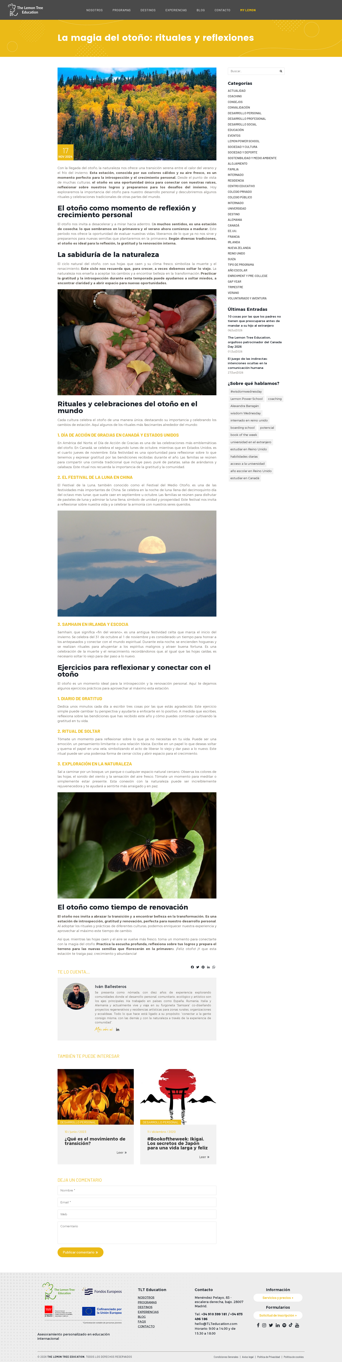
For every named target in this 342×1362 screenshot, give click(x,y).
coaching (275, 399)
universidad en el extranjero (250, 442)
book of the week (243, 435)
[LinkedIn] (117, 1029)
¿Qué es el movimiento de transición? (95, 1141)
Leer (120, 1153)
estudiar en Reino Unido (248, 449)
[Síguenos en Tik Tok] (290, 1325)
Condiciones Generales (226, 1356)
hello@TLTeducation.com (216, 1324)
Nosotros (94, 10)
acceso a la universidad (247, 463)
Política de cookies (294, 1356)
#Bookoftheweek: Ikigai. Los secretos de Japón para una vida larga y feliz (177, 1143)
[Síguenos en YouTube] (297, 1325)
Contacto (222, 10)
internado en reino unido (249, 420)
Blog (201, 10)
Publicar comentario (78, 1252)
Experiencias (176, 10)
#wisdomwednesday (246, 391)
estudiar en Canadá (244, 478)
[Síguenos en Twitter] (271, 1325)
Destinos (148, 10)
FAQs (142, 1321)
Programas (122, 10)
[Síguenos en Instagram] (264, 1325)
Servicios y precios (277, 1298)
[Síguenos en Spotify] (284, 1325)
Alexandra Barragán (244, 406)
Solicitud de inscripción (276, 1315)
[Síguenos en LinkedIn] (278, 1325)
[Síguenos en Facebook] (258, 1325)
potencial (267, 427)
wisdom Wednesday (245, 413)
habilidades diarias (244, 456)
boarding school (242, 427)
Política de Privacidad (268, 1356)
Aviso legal (247, 1356)
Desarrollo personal (78, 1122)
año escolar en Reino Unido (251, 471)
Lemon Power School (246, 399)
